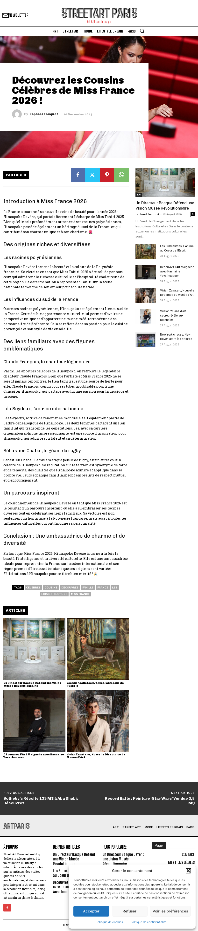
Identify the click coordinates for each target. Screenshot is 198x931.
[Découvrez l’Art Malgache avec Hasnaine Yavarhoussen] (34, 721)
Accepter (91, 911)
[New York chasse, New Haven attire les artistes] (145, 339)
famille (87, 587)
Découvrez (69, 587)
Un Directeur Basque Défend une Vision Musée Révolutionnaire (32, 684)
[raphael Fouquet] (18, 114)
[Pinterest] (107, 175)
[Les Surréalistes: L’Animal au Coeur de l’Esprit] (98, 649)
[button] (188, 870)
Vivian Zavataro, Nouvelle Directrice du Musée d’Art (96, 756)
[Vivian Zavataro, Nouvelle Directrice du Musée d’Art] (98, 721)
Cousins (50, 587)
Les (114, 587)
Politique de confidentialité (148, 922)
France (102, 587)
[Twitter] (92, 175)
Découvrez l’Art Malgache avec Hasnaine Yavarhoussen (33, 756)
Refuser (129, 911)
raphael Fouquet (43, 114)
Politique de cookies (109, 922)
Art (139, 195)
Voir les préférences (170, 911)
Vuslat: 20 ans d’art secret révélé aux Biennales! (173, 316)
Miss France (80, 594)
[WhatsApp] (121, 175)
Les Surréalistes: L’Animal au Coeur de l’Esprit (95, 684)
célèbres (33, 587)
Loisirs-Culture (54, 594)
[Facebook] (78, 175)
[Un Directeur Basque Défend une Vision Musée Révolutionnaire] (34, 649)
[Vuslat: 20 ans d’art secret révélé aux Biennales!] (145, 316)
